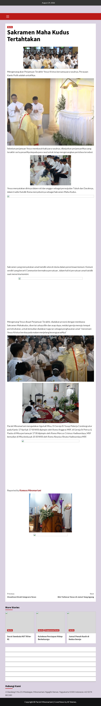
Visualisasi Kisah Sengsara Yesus (21, 595)
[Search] (93, 16)
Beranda (51, 649)
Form (51, 669)
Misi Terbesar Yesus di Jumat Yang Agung (76, 595)
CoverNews (59, 702)
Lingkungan (50, 674)
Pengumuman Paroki (52, 630)
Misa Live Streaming (51, 654)
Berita (10, 27)
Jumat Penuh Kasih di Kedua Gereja (79, 638)
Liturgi (51, 664)
